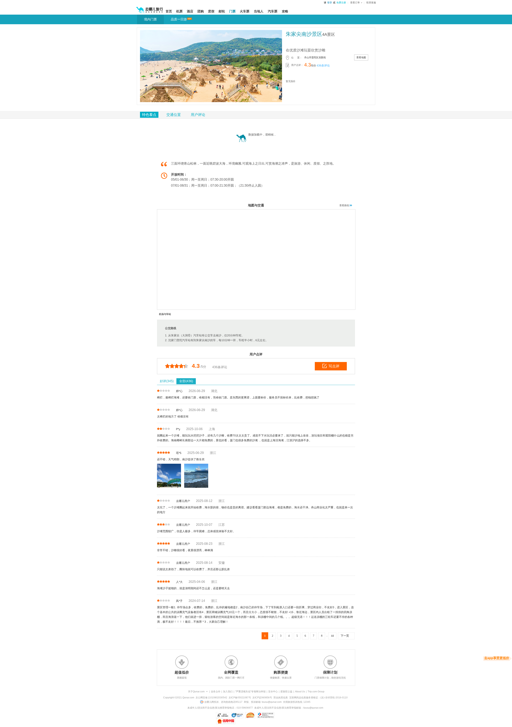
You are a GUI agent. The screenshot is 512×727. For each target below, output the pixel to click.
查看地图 (361, 57)
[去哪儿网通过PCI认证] (250, 715)
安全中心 (273, 691)
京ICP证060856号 (262, 697)
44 (332, 635)
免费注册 (341, 2)
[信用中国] (225, 721)
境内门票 (150, 19)
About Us (300, 691)
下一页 (345, 635)
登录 (329, 2)
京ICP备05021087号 (240, 697)
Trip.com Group (316, 691)
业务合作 (215, 691)
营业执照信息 (280, 697)
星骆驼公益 (286, 691)
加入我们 (228, 691)
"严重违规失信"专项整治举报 (250, 691)
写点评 (334, 366)
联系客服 (371, 2)
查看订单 (355, 2)
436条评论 (323, 65)
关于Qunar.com (196, 691)
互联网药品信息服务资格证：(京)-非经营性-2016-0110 (318, 697)
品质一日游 (179, 19)
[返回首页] (149, 8)
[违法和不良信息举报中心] (265, 715)
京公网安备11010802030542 (211, 697)
